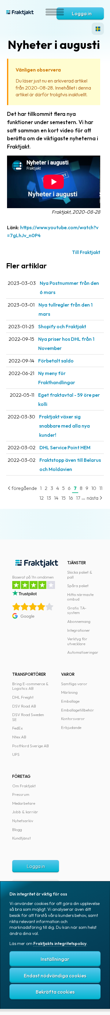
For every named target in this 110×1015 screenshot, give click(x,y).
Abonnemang (78, 621)
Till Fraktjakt (86, 252)
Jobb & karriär (25, 811)
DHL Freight (23, 697)
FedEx (17, 728)
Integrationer (78, 630)
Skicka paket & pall (79, 574)
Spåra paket (78, 585)
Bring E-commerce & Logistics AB (30, 686)
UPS (16, 754)
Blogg (17, 829)
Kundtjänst (21, 838)
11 (100, 488)
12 (41, 498)
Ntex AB (19, 736)
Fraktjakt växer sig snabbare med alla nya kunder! (64, 426)
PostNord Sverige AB (30, 745)
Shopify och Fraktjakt (62, 326)
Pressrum (20, 794)
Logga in (82, 13)
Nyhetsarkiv (22, 820)
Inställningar (55, 959)
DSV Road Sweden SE (28, 717)
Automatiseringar (82, 652)
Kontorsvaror (73, 718)
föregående (24, 488)
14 (56, 498)
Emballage (70, 701)
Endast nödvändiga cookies (55, 976)
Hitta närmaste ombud (80, 597)
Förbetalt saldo (56, 361)
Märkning (69, 692)
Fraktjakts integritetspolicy (59, 943)
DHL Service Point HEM (64, 447)
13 (49, 498)
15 (63, 498)
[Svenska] (98, 29)
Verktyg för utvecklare (77, 641)
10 (93, 488)
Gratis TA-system (76, 610)
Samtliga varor (74, 683)
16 (71, 498)
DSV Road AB (24, 706)
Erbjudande (71, 727)
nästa (93, 498)
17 (78, 498)
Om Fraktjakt (24, 785)
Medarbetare (23, 803)
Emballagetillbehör (77, 710)
